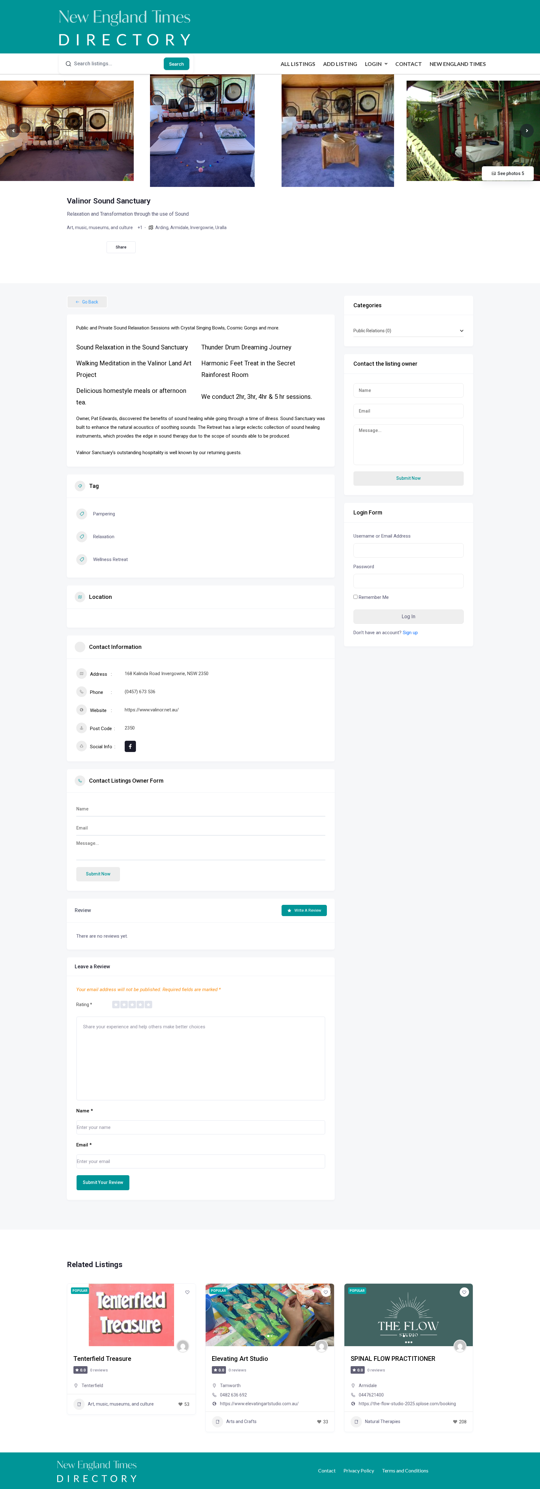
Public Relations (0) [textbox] (372, 330)
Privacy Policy (358, 1470)
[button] (376, 64)
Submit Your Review (103, 1182)
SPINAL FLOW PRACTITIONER (393, 1358)
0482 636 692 (233, 1394)
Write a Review (307, 910)
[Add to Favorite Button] (187, 1292)
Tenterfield (92, 1385)
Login (373, 64)
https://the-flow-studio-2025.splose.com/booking (407, 1403)
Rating (84, 1004)
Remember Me (373, 597)
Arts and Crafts (241, 1421)
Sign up (410, 632)
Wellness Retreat (110, 559)
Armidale (179, 227)
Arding (161, 227)
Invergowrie (201, 227)
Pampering (104, 514)
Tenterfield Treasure (102, 1358)
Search (176, 64)
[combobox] (408, 330)
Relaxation (103, 536)
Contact (408, 64)
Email (84, 1145)
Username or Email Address (382, 536)
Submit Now (408, 478)
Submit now (98, 873)
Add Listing (340, 64)
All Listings (298, 64)
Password (363, 566)
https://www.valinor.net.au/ (152, 710)
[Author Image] (182, 1346)
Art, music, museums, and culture (100, 227)
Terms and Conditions (405, 1470)
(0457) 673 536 (140, 691)
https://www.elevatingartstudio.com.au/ (259, 1403)
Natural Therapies (382, 1421)
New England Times (458, 64)
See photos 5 (511, 173)
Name (84, 1111)
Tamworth (230, 1385)
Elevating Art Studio (240, 1358)
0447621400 (371, 1394)
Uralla (221, 227)
